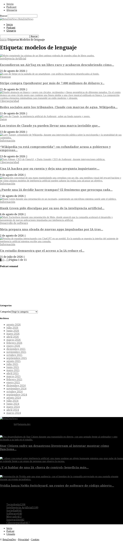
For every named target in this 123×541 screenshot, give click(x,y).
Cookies (35, 539)
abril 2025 (12, 373)
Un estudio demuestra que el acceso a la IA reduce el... (42, 250)
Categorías (5, 311)
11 (7, 259)
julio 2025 (12, 364)
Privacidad (23, 539)
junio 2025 (12, 367)
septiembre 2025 (16, 358)
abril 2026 (12, 336)
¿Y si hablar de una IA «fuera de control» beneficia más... (44, 467)
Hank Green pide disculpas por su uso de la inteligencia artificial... (52, 208)
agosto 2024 (13, 397)
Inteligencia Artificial (13, 58)
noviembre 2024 (16, 388)
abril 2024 (12, 409)
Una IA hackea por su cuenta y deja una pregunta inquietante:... (49, 168)
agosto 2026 (13, 324)
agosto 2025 (13, 361)
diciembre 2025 (15, 349)
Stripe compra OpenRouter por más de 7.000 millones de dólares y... (52, 83)
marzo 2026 (13, 339)
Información (7, 140)
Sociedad (14, 510)
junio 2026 (12, 330)
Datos (3, 119)
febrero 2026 (14, 342)
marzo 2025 (13, 376)
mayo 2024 (13, 406)
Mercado (14, 516)
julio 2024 (12, 400)
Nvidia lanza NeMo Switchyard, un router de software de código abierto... (57, 485)
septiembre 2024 (16, 394)
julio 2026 (12, 327)
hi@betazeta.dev (22, 424)
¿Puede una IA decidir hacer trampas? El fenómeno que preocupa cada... (56, 189)
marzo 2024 (13, 412)
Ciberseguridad (9, 101)
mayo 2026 (13, 333)
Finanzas (5, 76)
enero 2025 (13, 382)
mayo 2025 (13, 370)
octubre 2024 (14, 391)
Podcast (11, 7)
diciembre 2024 (15, 385)
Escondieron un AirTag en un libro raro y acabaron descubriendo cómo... (57, 65)
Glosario (11, 10)
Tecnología (15, 504)
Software (14, 513)
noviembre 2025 (16, 352)
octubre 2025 (14, 355)
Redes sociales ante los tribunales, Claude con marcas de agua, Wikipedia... (59, 107)
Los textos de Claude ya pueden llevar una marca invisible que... (50, 125)
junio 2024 (12, 403)
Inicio (10, 4)
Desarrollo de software (14, 223)
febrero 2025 (14, 379)
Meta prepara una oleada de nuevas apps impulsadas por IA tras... (51, 229)
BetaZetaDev (9, 539)
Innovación (15, 519)
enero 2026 (13, 345)
